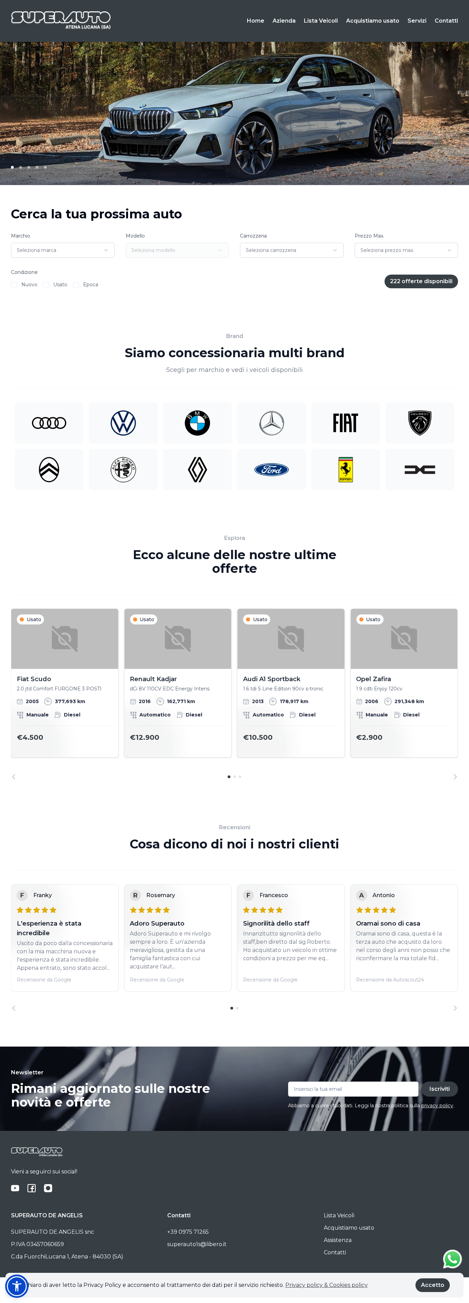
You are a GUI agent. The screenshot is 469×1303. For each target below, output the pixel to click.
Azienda (284, 20)
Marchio (20, 236)
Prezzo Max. (369, 236)
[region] (234, 694)
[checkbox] (14, 285)
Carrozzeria (253, 236)
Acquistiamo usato (372, 20)
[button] (17, 1286)
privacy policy (437, 1105)
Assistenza (338, 1240)
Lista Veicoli (321, 20)
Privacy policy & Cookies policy (326, 1285)
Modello (135, 236)
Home (255, 20)
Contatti (446, 20)
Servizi (417, 20)
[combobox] (63, 250)
